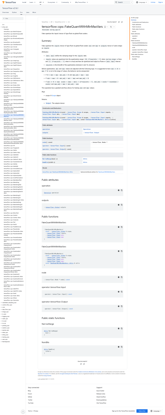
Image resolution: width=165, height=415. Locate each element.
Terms (30, 411)
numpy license (47, 375)
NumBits (45, 162)
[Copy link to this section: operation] (52, 186)
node (44, 142)
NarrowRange (46, 159)
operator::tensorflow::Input (53, 146)
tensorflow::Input (98, 112)
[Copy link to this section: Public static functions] (67, 318)
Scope (54, 95)
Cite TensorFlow (101, 403)
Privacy (36, 411)
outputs (45, 133)
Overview (5, 12)
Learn (31, 2)
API (40, 2)
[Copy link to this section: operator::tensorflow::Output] (69, 302)
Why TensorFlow (80, 2)
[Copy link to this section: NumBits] (51, 342)
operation (46, 129)
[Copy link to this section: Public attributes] (60, 180)
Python (14, 12)
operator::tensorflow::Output (53, 149)
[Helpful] (119, 22)
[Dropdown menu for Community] (71, 2)
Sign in (160, 2)
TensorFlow (45, 22)
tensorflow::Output (92, 133)
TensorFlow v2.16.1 (10, 8)
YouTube (30, 403)
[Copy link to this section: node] (48, 273)
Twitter (30, 400)
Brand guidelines (102, 400)
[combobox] (123, 2)
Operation (87, 129)
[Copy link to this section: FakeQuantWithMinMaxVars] (68, 223)
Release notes (101, 394)
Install (24, 2)
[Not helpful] (121, 22)
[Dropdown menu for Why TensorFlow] (88, 2)
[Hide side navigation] (23, 411)
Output (48, 103)
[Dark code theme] (118, 190)
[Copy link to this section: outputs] (50, 200)
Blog (29, 391)
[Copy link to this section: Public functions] (60, 217)
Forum (30, 394)
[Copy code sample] (121, 190)
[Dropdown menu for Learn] (35, 2)
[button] (12, 27)
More (34, 12)
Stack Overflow (101, 397)
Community (65, 2)
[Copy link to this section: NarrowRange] (56, 324)
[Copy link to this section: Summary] (53, 41)
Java (27, 12)
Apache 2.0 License (43, 373)
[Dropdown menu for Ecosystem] (57, 2)
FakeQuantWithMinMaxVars (51, 112)
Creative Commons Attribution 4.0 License (89, 372)
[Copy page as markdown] (111, 27)
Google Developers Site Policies (69, 373)
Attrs (85, 159)
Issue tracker (100, 391)
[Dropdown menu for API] (44, 2)
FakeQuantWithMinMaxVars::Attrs (97, 119)
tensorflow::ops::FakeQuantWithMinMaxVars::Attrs (57, 172)
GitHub (153, 2)
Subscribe (142, 411)
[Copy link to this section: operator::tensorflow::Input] (68, 287)
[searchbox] (12, 18)
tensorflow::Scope (75, 112)
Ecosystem (51, 2)
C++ (21, 12)
